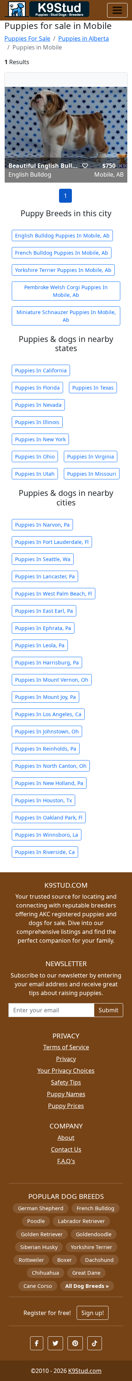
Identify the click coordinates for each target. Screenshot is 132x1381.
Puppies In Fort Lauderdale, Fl (52, 541)
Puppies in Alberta (83, 38)
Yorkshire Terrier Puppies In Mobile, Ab (63, 269)
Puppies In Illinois (37, 422)
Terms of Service (66, 1047)
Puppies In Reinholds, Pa (45, 748)
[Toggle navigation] (117, 10)
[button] (85, 166)
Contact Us (66, 1149)
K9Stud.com (85, 1371)
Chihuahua (45, 1272)
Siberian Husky (39, 1247)
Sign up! (92, 1313)
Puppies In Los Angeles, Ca (48, 714)
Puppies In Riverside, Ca (45, 851)
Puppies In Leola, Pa (40, 645)
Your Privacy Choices (66, 1071)
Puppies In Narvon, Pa (42, 524)
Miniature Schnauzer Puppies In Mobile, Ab (66, 316)
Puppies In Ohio (35, 456)
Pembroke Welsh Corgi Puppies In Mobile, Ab (66, 291)
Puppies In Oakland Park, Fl (48, 817)
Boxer (64, 1259)
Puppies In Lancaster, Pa (45, 576)
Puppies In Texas (93, 387)
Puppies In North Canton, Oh (51, 765)
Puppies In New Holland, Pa (49, 783)
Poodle (36, 1221)
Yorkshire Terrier (91, 1247)
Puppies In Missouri (91, 473)
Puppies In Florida (37, 387)
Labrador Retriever (81, 1221)
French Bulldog (95, 1208)
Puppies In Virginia (90, 456)
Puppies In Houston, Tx (43, 800)
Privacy (66, 1059)
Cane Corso (37, 1285)
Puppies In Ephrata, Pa (43, 628)
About (66, 1138)
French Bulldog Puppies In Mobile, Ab (61, 252)
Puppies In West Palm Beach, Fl (53, 593)
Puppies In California (41, 370)
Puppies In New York (40, 439)
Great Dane (86, 1272)
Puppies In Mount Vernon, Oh (51, 679)
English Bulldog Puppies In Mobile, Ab (62, 235)
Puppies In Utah (35, 473)
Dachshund (99, 1259)
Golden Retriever (42, 1234)
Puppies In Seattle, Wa (42, 559)
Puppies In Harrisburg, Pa (47, 662)
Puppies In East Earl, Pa (44, 610)
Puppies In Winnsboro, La (46, 834)
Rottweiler (31, 1259)
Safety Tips (66, 1082)
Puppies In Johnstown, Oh (47, 731)
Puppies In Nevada (38, 404)
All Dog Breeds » (87, 1285)
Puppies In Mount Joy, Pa (45, 696)
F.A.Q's (66, 1161)
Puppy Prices (66, 1106)
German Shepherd (40, 1208)
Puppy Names (66, 1094)
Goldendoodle (93, 1234)
